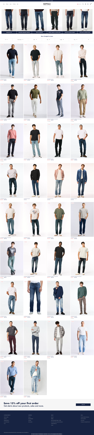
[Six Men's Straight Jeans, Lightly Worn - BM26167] (82, 180)
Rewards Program (30, 418)
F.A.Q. (5, 423)
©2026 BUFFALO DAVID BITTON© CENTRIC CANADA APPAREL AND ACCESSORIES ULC (16, 432)
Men (4, 4)
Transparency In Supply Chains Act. (85, 421)
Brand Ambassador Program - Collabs (56, 420)
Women (7, 4)
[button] (47, 434)
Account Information (6, 421)
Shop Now (51, 0)
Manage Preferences (54, 423)
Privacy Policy (82, 420)
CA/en (79, 4)
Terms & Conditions (83, 418)
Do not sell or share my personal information (57, 421)
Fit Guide (14, 4)
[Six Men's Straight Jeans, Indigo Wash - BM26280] (35, 180)
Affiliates (52, 418)
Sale (17, 4)
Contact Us (5, 418)
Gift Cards (29, 420)
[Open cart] (90, 4)
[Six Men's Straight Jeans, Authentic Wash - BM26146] (58, 180)
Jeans (10, 4)
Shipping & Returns (6, 420)
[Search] (83, 4)
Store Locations (30, 421)
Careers (52, 425)
